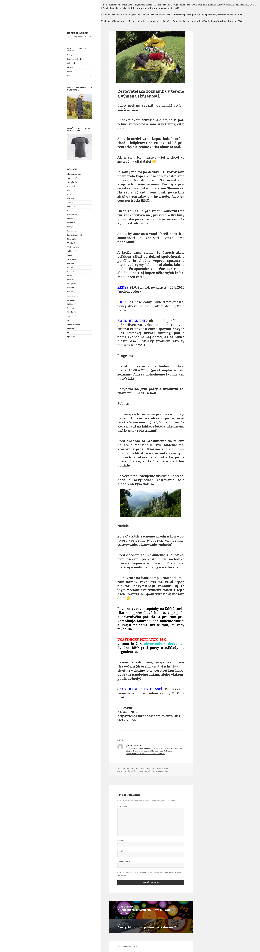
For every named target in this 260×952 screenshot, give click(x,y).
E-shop (69, 55)
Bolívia (69, 194)
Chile (69, 202)
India (69, 206)
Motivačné (71, 247)
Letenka (70, 231)
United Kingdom (73, 324)
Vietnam (70, 328)
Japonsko (70, 214)
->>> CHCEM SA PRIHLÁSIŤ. (140, 689)
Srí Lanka (71, 300)
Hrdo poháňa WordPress (127, 946)
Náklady (70, 251)
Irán (68, 210)
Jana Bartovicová (138, 768)
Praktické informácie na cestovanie (76, 49)
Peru (69, 267)
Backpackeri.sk (77, 33)
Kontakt (70, 71)
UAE (68, 320)
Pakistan (70, 263)
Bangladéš (71, 186)
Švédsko (70, 304)
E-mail (121, 851)
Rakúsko (70, 292)
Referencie (71, 63)
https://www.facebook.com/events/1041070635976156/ (150, 718)
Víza (68, 332)
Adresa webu (123, 861)
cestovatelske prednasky (135, 771)
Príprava (70, 288)
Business (70, 198)
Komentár (123, 806)
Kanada (70, 223)
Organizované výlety (75, 59)
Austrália (70, 182)
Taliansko (71, 308)
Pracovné (70, 275)
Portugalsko (71, 271)
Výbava (70, 336)
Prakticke (71, 280)
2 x (160, 643)
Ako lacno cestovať (74, 174)
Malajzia (70, 239)
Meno (120, 840)
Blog (68, 76)
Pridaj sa (70, 284)
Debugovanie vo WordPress (36, 8)
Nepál (69, 255)
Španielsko (71, 296)
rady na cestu (162, 771)
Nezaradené (72, 259)
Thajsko (70, 312)
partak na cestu (151, 771)
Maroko (70, 243)
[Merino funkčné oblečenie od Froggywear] (79, 106)
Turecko (70, 316)
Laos (69, 227)
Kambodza (71, 219)
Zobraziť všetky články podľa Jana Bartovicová (144, 753)
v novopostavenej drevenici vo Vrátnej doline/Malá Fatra (150, 306)
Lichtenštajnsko (73, 235)
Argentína (71, 178)
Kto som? (70, 67)
